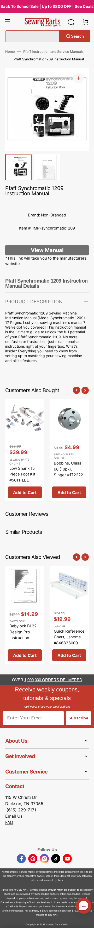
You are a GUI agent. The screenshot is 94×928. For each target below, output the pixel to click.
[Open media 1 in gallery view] (78, 78)
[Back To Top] (86, 920)
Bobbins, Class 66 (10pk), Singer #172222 (68, 469)
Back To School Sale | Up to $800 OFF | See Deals (47, 6)
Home (10, 51)
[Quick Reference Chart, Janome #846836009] (69, 615)
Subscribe (78, 718)
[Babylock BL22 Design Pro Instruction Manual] (24, 615)
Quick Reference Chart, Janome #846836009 (69, 637)
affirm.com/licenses (13, 910)
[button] (7, 22)
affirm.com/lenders (70, 893)
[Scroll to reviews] (47, 203)
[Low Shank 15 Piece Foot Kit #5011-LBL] (24, 450)
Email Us (13, 816)
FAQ (9, 822)
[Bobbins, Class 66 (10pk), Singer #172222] (69, 450)
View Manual (47, 250)
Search (77, 36)
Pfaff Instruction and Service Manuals (53, 51)
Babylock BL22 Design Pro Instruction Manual (23, 634)
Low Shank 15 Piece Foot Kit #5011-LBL (22, 474)
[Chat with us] (71, 22)
